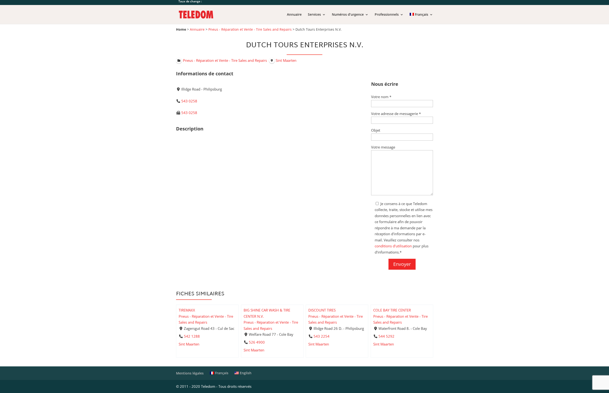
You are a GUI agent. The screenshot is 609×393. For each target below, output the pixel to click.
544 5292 (386, 336)
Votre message (383, 147)
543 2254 (321, 336)
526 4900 (257, 342)
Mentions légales (190, 373)
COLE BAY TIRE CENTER (392, 310)
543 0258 (189, 101)
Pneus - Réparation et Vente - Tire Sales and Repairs (250, 29)
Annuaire (294, 15)
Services (314, 15)
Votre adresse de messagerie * (396, 113)
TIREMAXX (187, 310)
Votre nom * (381, 96)
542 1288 (192, 336)
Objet (375, 130)
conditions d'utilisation (393, 246)
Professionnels (387, 15)
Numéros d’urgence (348, 15)
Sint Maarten (189, 344)
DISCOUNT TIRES (322, 310)
